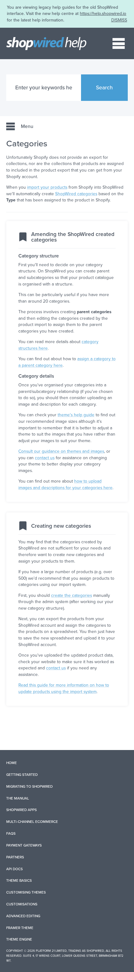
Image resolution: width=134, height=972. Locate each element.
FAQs (11, 833)
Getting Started (22, 774)
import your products (47, 187)
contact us (45, 457)
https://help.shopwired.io (103, 13)
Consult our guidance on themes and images (61, 451)
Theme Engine (19, 939)
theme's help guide (76, 415)
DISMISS (119, 20)
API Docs (14, 869)
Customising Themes (26, 892)
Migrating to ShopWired (29, 786)
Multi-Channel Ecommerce (32, 821)
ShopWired (95, 951)
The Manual (17, 798)
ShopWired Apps (21, 810)
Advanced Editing (23, 916)
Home (11, 763)
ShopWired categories (76, 193)
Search (104, 87)
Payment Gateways (24, 845)
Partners (15, 857)
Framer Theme (19, 928)
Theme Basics (19, 880)
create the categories (71, 595)
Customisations (21, 904)
